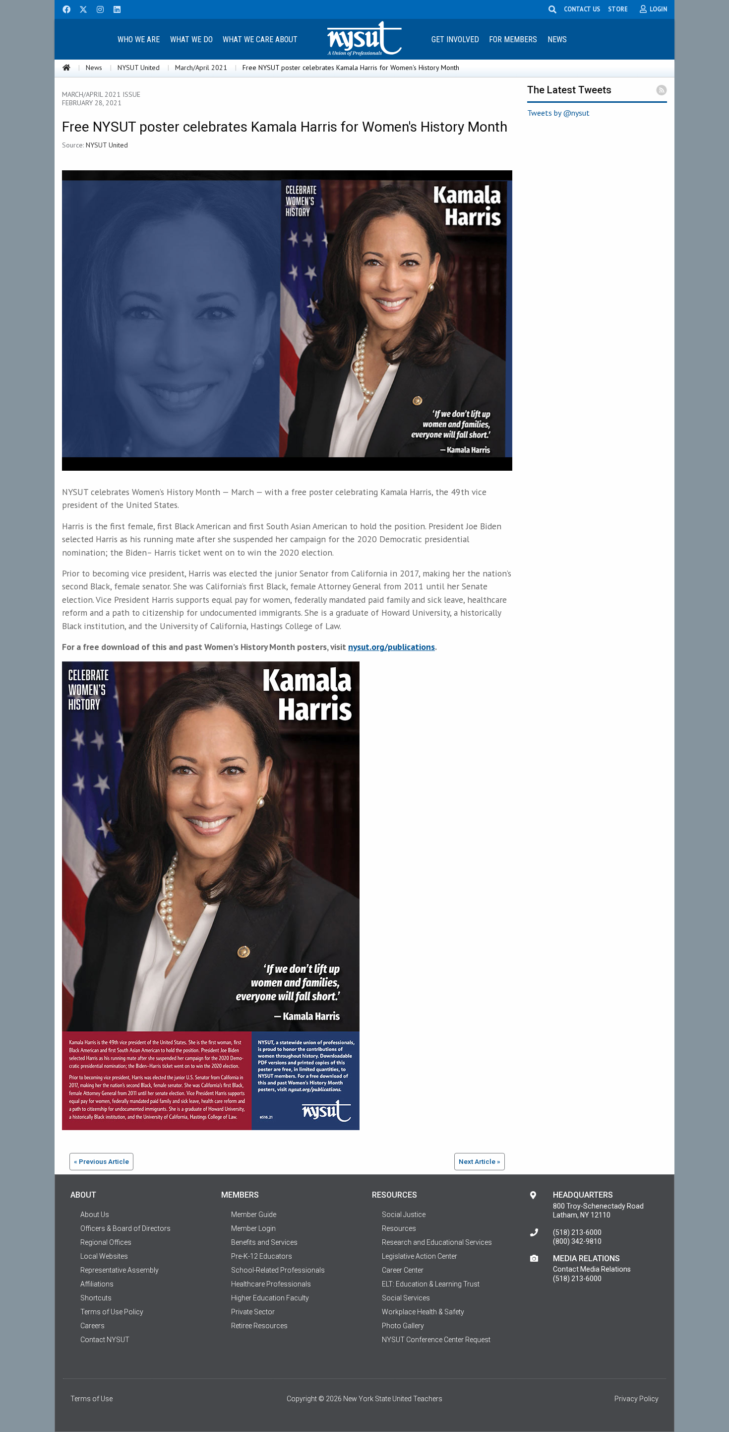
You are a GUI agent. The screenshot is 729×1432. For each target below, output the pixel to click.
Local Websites (104, 1256)
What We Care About (260, 39)
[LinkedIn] (114, 8)
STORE (618, 9)
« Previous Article (101, 1161)
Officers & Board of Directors (125, 1228)
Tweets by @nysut (558, 113)
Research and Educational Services (437, 1242)
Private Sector (253, 1312)
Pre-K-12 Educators (261, 1256)
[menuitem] (138, 39)
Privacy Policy (636, 1399)
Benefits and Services (264, 1242)
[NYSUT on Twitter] (79, 8)
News (557, 39)
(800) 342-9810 (577, 1241)
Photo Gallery (403, 1326)
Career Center (403, 1270)
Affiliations (97, 1284)
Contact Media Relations (592, 1269)
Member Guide (253, 1214)
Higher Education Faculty (270, 1298)
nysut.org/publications (391, 646)
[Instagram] (97, 8)
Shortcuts (96, 1298)
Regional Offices (105, 1242)
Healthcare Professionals (271, 1284)
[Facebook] (63, 8)
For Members (513, 39)
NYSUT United (139, 67)
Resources (399, 1228)
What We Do (191, 39)
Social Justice (403, 1214)
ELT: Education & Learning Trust (431, 1284)
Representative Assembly (119, 1270)
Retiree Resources (259, 1326)
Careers (92, 1326)
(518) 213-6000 (577, 1232)
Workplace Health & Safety (423, 1312)
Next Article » (479, 1161)
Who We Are (139, 39)
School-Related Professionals (278, 1270)
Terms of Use (91, 1399)
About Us (94, 1214)
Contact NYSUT (104, 1340)
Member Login (253, 1228)
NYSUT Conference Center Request (436, 1340)
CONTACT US (582, 9)
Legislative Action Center (419, 1256)
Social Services (406, 1298)
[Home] (66, 67)
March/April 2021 (201, 67)
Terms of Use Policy (111, 1312)
